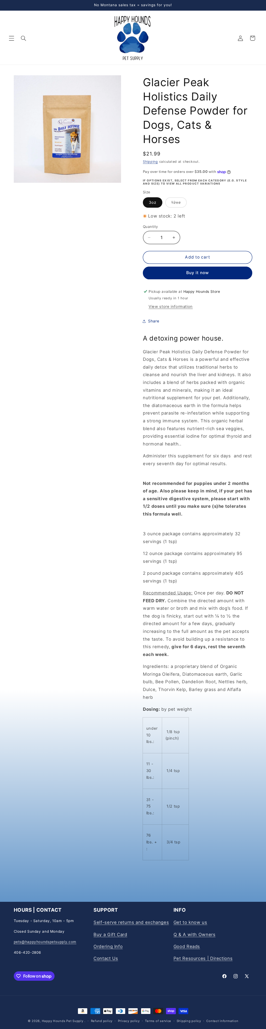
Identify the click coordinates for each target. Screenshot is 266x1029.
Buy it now (197, 272)
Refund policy (102, 1021)
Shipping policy (189, 1021)
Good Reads (187, 946)
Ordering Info (108, 946)
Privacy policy (129, 1021)
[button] (11, 38)
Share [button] (153, 321)
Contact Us (106, 958)
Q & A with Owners (195, 934)
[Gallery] (67, 129)
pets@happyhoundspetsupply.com (45, 942)
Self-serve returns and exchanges (131, 922)
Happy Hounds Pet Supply (62, 1021)
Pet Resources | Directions (203, 958)
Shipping (150, 162)
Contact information (222, 1021)
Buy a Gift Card (110, 934)
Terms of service (158, 1021)
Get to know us (190, 922)
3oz (152, 202)
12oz (179, 204)
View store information (171, 306)
